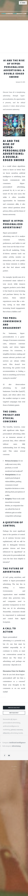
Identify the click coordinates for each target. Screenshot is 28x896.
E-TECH (15, 766)
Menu (23, 3)
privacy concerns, (17, 730)
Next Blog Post (14, 712)
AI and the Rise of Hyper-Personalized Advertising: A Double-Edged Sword (14, 68)
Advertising (16, 746)
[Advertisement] (14, 38)
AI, (11, 719)
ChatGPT (22, 391)
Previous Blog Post (14, 707)
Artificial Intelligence (17, 742)
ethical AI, (6, 733)
